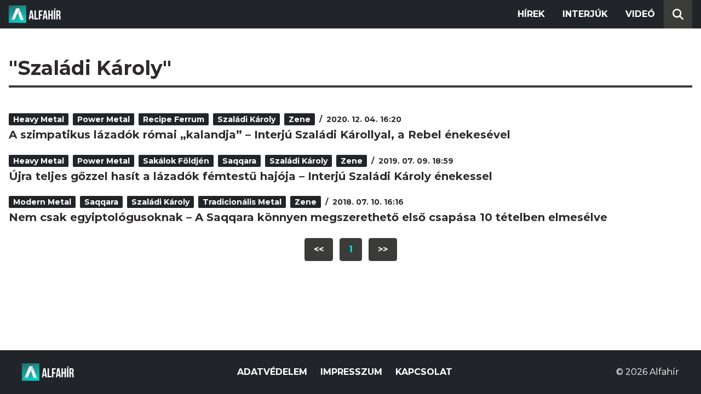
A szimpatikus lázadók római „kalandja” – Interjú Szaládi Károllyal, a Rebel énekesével (259, 134)
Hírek (531, 14)
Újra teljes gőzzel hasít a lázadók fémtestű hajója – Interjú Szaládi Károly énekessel (250, 176)
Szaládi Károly (246, 119)
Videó (640, 14)
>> (383, 249)
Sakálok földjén (176, 161)
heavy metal (38, 119)
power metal (103, 119)
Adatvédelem (272, 372)
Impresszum (351, 372)
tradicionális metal (242, 202)
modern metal (42, 202)
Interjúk (585, 14)
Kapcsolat (423, 372)
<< (319, 249)
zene (300, 119)
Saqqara (239, 161)
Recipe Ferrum (173, 119)
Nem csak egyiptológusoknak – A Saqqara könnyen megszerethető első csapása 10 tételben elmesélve (308, 217)
